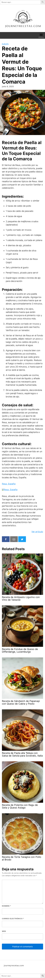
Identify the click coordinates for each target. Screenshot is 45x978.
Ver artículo (37, 531)
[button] (43, 2)
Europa (5, 44)
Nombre (6, 906)
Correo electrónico (13, 919)
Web (4, 931)
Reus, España (8, 483)
